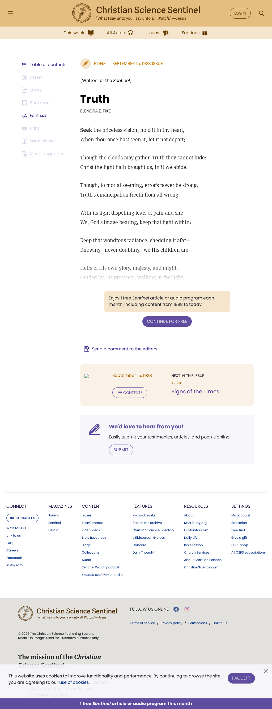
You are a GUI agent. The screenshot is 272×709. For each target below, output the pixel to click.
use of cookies (74, 682)
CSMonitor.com (196, 530)
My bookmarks (144, 515)
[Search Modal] (261, 13)
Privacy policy (171, 623)
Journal (54, 515)
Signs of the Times (195, 391)
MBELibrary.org (195, 522)
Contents (133, 392)
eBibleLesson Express (149, 537)
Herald (53, 530)
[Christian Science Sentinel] (136, 13)
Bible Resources (94, 537)
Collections (90, 552)
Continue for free (167, 321)
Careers (12, 550)
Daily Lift (190, 537)
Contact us (25, 518)
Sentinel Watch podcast (100, 567)
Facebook (14, 557)
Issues (86, 515)
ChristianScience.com (201, 567)
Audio (86, 560)
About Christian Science (203, 560)
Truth (95, 99)
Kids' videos (91, 530)
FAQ (9, 543)
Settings (240, 506)
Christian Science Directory (153, 530)
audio (102, 574)
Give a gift (239, 537)
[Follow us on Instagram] (187, 609)
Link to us (13, 535)
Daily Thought (143, 552)
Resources (196, 506)
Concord (139, 545)
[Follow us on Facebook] (176, 609)
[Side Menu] (10, 13)
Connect (16, 506)
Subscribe (239, 522)
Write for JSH (16, 528)
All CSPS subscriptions (248, 552)
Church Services (196, 552)
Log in (240, 13)
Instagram (14, 565)
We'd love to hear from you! (146, 426)
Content (91, 506)
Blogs (86, 545)
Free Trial (238, 530)
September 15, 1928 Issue (137, 63)
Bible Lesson (193, 545)
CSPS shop (239, 545)
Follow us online (149, 609)
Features (142, 506)
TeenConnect (92, 522)
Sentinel (54, 522)
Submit (121, 450)
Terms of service (142, 623)
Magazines (60, 506)
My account (240, 515)
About (189, 515)
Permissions (197, 623)
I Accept (241, 678)
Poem (100, 63)
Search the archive (147, 522)
